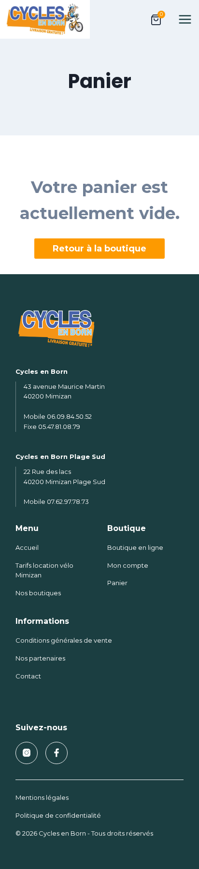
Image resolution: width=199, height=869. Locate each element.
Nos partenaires (40, 658)
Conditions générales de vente (63, 640)
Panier (117, 583)
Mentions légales (42, 797)
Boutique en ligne (135, 547)
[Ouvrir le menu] (187, 19)
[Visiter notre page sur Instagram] (26, 753)
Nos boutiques (38, 593)
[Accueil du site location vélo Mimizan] (99, 328)
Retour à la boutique (99, 248)
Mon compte (127, 565)
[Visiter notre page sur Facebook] (56, 753)
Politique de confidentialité (58, 815)
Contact (28, 676)
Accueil (27, 547)
